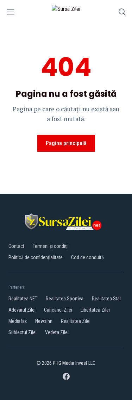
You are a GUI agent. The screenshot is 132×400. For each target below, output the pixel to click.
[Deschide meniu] (10, 13)
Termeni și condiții (51, 246)
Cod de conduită (87, 257)
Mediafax (17, 321)
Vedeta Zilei (57, 332)
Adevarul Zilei (22, 310)
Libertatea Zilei (95, 310)
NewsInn (43, 321)
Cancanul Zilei (58, 310)
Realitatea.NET (22, 298)
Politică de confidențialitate (35, 257)
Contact (16, 246)
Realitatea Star (106, 298)
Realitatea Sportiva (64, 298)
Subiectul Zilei (22, 332)
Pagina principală (66, 143)
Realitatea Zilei (75, 321)
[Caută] (122, 13)
